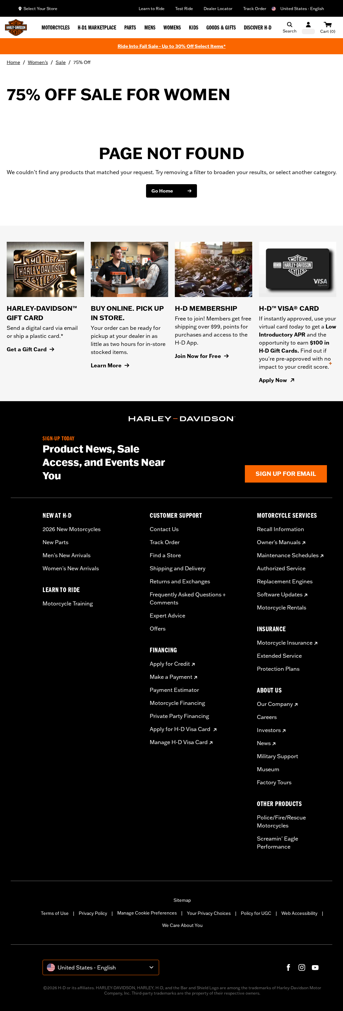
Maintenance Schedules (288, 555)
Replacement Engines (285, 581)
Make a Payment (171, 676)
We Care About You (182, 925)
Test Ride (184, 8)
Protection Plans (278, 668)
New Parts (55, 542)
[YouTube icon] (315, 967)
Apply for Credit (170, 663)
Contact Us (164, 529)
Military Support (277, 756)
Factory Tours (274, 782)
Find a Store (165, 555)
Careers (267, 717)
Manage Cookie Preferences (147, 913)
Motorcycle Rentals (281, 607)
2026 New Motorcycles (71, 529)
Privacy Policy (93, 913)
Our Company (275, 704)
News (264, 743)
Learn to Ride (151, 8)
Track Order (254, 8)
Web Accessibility (299, 913)
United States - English (302, 8)
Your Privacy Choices (209, 913)
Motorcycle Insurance (285, 642)
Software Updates (279, 594)
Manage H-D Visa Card (179, 742)
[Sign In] (308, 28)
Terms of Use (55, 913)
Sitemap (182, 900)
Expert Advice (167, 615)
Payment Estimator (174, 690)
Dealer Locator (218, 8)
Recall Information (280, 529)
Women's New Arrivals (71, 568)
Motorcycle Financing (177, 703)
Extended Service (279, 655)
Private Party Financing (179, 716)
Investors (269, 730)
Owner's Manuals (278, 542)
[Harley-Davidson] (182, 419)
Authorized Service (281, 568)
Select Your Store (40, 8)
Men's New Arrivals (66, 555)
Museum (268, 769)
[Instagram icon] (302, 967)
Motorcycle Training (68, 603)
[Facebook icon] (288, 967)
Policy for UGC (256, 913)
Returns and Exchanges (180, 581)
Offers (157, 628)
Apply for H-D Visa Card (181, 729)
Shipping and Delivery (177, 568)
